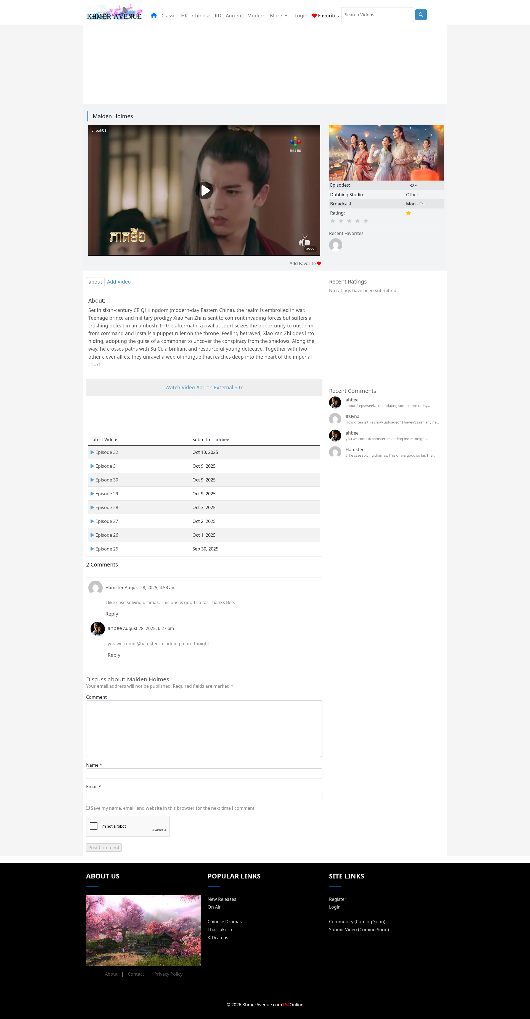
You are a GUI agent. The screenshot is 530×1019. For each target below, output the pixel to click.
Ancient (234, 15)
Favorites (328, 15)
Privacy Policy (168, 974)
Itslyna (352, 416)
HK (184, 15)
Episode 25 (107, 549)
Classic (169, 15)
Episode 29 (107, 494)
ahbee (352, 400)
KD (218, 15)
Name (92, 765)
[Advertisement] (251, 63)
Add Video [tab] (119, 281)
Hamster (355, 449)
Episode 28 (107, 507)
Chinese (201, 15)
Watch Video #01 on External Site (204, 387)
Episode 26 (107, 535)
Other (412, 195)
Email (91, 787)
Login (301, 15)
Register (337, 899)
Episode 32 (107, 452)
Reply (111, 613)
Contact (136, 974)
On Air (214, 907)
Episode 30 (107, 480)
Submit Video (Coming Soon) (359, 930)
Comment (96, 697)
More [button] (276, 15)
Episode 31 (107, 466)
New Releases (222, 899)
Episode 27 (107, 521)
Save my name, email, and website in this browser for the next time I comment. (173, 808)
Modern (256, 15)
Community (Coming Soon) (357, 922)
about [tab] (95, 281)
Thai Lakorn (220, 930)
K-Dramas (218, 938)
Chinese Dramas (225, 922)
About (111, 974)
